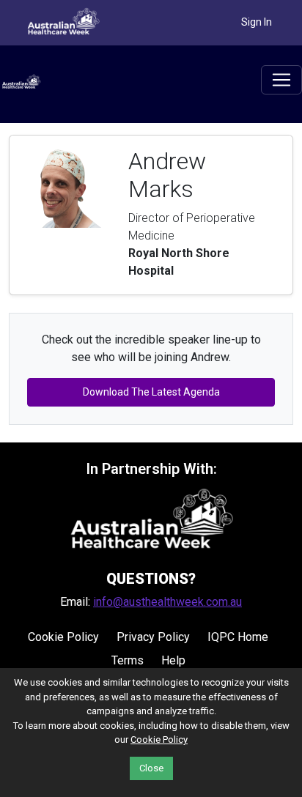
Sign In (256, 22)
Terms (127, 660)
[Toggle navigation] (281, 79)
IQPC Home (237, 637)
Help (173, 660)
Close (151, 768)
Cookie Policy (63, 637)
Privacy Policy (153, 637)
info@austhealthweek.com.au (167, 602)
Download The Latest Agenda (151, 392)
